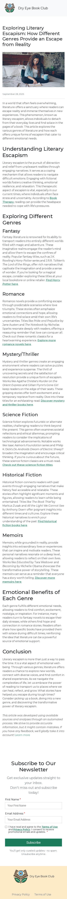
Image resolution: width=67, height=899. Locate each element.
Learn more (22, 735)
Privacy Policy (21, 894)
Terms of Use (42, 894)
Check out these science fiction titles (27, 464)
